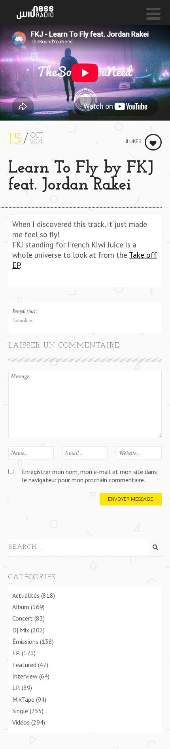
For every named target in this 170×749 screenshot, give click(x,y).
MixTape (23, 699)
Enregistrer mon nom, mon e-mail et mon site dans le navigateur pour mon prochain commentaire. (89, 476)
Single (20, 711)
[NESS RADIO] (35, 12)
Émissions (25, 641)
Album (20, 607)
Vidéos (21, 722)
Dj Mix (20, 630)
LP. (16, 687)
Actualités (22, 320)
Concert (22, 618)
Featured (24, 665)
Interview (25, 676)
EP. (16, 653)
